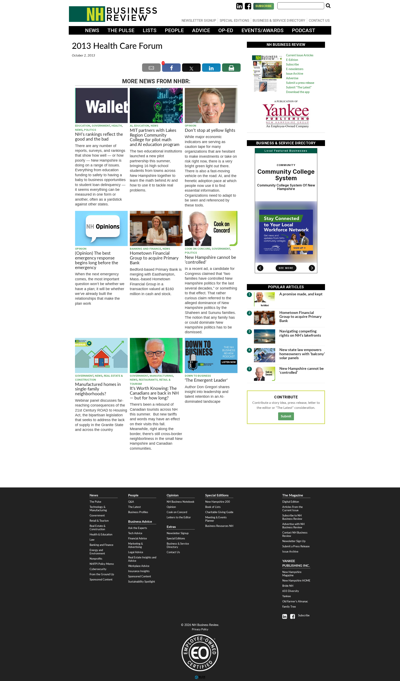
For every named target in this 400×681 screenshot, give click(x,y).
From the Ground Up (102, 574)
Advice (201, 30)
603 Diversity (290, 591)
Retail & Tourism (99, 520)
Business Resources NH (219, 526)
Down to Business (198, 375)
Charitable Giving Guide (219, 512)
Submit (286, 416)
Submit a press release (300, 83)
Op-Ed (225, 30)
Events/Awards (262, 30)
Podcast (303, 30)
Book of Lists (213, 507)
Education (82, 125)
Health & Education (101, 534)
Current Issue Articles (299, 55)
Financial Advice (137, 538)
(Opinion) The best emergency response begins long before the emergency (96, 260)
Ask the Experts (137, 528)
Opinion (190, 125)
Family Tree (289, 606)
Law (92, 539)
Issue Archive (294, 73)
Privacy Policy (200, 629)
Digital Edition (290, 501)
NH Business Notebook (180, 501)
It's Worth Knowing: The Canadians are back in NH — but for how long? (154, 393)
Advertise (292, 78)
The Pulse (121, 30)
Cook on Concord (197, 248)
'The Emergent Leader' (206, 380)
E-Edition (292, 60)
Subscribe (263, 6)
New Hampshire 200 (217, 501)
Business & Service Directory (279, 20)
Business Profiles (138, 512)
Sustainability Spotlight (141, 581)
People (174, 30)
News (92, 30)
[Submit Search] (328, 6)
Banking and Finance (145, 248)
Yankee (286, 596)
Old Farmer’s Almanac (295, 601)
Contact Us (319, 20)
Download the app (298, 92)
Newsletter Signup (199, 20)
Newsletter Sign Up (293, 541)
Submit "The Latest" (299, 87)
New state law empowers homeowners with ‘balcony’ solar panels (302, 354)
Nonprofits (96, 558)
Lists (149, 30)
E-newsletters (294, 69)
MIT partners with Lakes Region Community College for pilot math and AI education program (155, 137)
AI (131, 125)
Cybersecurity (98, 569)
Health (116, 125)
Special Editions (234, 20)
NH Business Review (113, 14)
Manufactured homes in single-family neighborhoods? (98, 389)
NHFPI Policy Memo (102, 564)
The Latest (134, 507)
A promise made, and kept (300, 294)
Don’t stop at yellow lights (210, 130)
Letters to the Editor (179, 517)
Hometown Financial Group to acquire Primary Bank (154, 258)
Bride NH (287, 585)
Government (101, 125)
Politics (90, 129)
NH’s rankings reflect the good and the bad (99, 136)
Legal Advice (135, 552)
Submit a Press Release (296, 546)
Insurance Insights (139, 571)
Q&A (131, 501)
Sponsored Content (101, 579)
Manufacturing (161, 375)
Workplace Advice (138, 566)
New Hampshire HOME (296, 580)
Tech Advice (135, 533)
